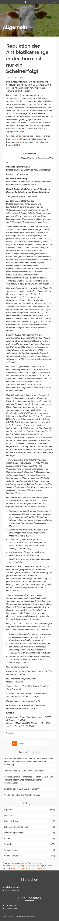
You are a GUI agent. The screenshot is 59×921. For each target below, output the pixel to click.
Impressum (10, 905)
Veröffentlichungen (12, 855)
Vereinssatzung (12, 890)
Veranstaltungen (11, 849)
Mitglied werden (12, 887)
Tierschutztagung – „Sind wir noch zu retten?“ (24, 770)
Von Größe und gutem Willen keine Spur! (22, 794)
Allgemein (11, 733)
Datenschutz (11, 908)
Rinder (7, 838)
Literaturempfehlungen (14, 832)
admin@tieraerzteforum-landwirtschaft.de (29, 867)
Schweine (8, 844)
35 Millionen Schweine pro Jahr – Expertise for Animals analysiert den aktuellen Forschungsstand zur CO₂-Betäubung (28, 761)
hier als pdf (16, 138)
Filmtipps (8, 815)
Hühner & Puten (11, 821)
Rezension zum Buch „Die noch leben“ (21, 788)
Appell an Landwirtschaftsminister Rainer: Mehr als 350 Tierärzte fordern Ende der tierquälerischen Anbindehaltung (28, 779)
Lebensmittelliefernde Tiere (16, 826)
